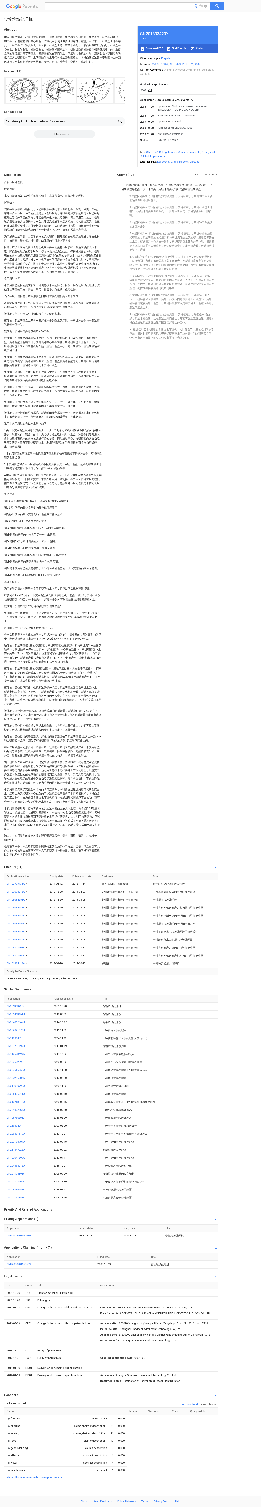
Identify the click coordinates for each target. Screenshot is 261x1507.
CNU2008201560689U (19, 1235)
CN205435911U (16, 1093)
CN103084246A (16, 915)
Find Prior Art (179, 48)
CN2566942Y (14, 1125)
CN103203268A (16, 947)
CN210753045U (16, 1101)
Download (191, 1404)
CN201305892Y (15, 1173)
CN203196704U (16, 1141)
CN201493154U (16, 1014)
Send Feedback (102, 1501)
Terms (144, 1501)
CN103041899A (16, 1157)
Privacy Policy (162, 1501)
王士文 (189, 64)
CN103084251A (16, 899)
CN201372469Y (15, 1181)
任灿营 (164, 64)
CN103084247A (16, 931)
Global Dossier (179, 161)
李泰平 (180, 64)
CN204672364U (16, 1109)
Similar (199, 48)
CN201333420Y (15, 1006)
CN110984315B (16, 1038)
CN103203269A (16, 955)
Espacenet (163, 161)
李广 (172, 64)
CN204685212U (16, 1165)
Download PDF (154, 48)
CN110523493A (16, 1054)
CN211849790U (16, 1085)
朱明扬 (155, 64)
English (165, 58)
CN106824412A (16, 963)
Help (178, 1501)
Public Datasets (126, 1501)
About (84, 1501)
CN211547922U (16, 1149)
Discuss (194, 161)
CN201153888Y (15, 1197)
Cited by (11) (153, 152)
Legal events (169, 152)
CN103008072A (16, 891)
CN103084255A (16, 923)
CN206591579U (16, 1133)
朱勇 (197, 64)
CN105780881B (16, 1117)
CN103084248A (16, 907)
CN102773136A (16, 883)
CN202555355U (16, 1069)
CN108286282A (16, 1189)
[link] (15, 1418)
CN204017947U (16, 1022)
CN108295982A (16, 1077)
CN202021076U (16, 1030)
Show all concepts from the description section (35, 1477)
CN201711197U (16, 1046)
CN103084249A (16, 939)
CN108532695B (16, 1061)
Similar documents (189, 152)
